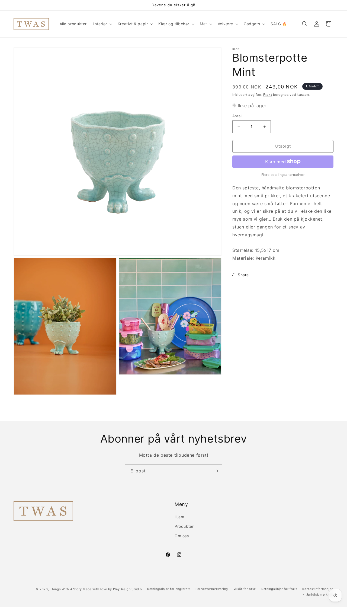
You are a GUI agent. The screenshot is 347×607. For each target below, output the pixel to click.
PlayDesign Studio (127, 589)
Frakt (267, 95)
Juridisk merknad (319, 594)
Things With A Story (66, 589)
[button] (102, 24)
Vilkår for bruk (244, 589)
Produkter (184, 526)
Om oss (182, 535)
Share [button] (243, 274)
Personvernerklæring (211, 589)
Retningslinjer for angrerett (168, 589)
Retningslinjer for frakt (279, 589)
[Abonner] (216, 471)
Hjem (179, 516)
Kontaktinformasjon (317, 589)
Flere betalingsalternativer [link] (283, 174)
